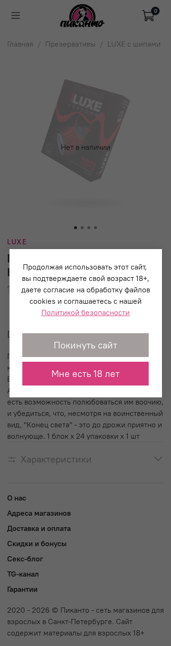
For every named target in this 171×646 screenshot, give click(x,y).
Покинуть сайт (85, 345)
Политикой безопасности (85, 312)
